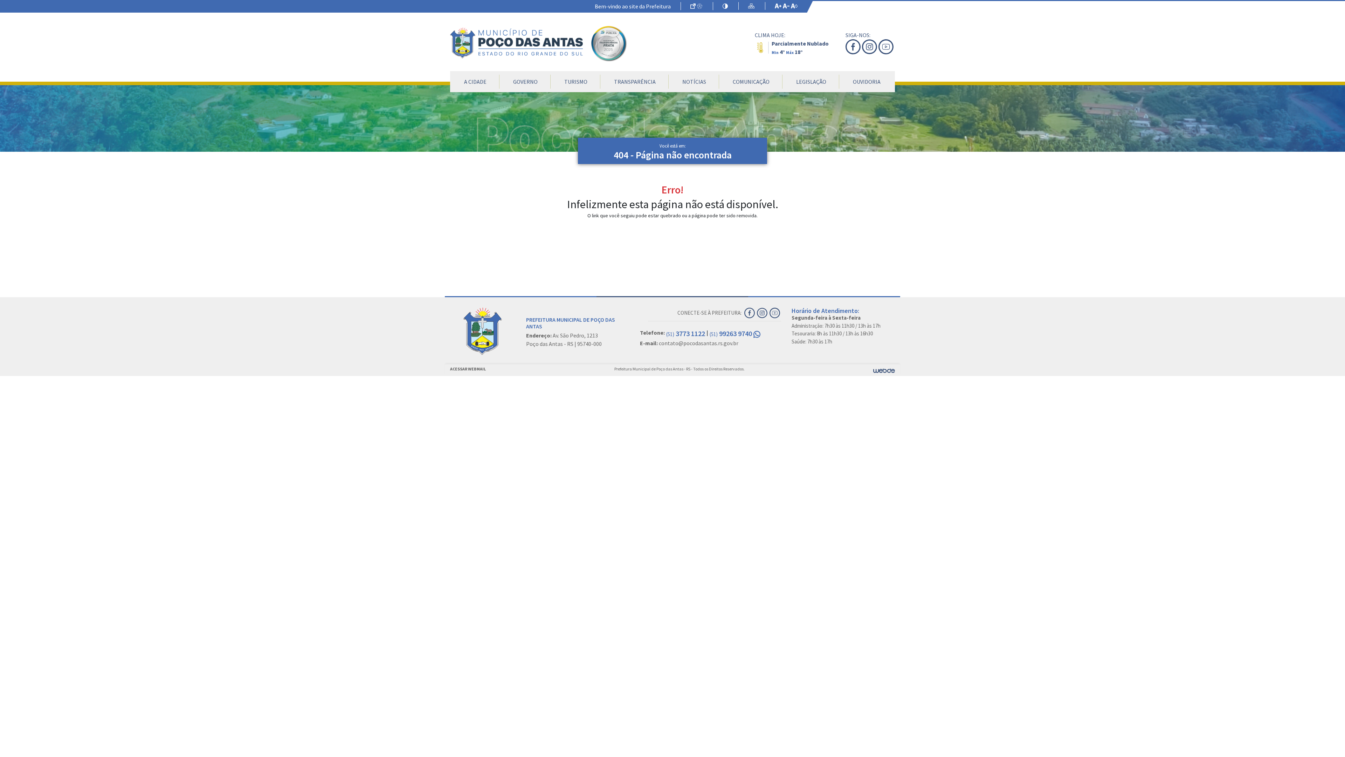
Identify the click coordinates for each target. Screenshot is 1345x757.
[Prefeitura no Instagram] (870, 46)
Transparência (635, 81)
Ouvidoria (867, 81)
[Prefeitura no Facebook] (854, 46)
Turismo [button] (575, 81)
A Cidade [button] (475, 81)
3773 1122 (685, 333)
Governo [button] (525, 81)
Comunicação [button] (751, 81)
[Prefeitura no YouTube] (775, 312)
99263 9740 (731, 333)
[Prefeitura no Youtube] (886, 46)
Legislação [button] (811, 81)
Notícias (694, 81)
